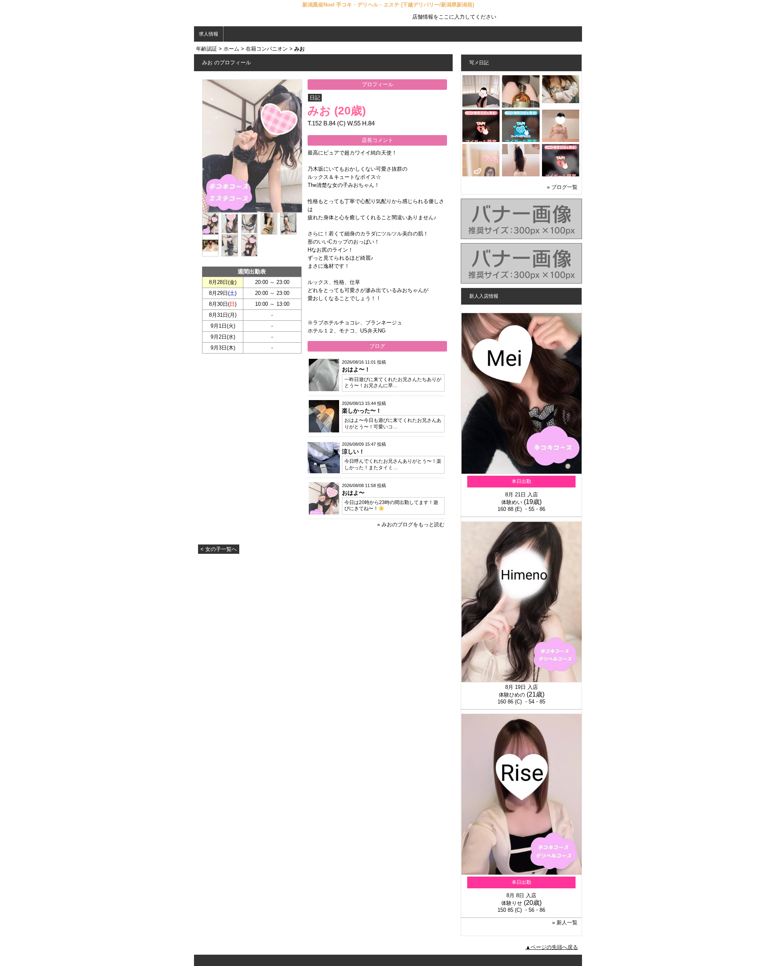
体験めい (511, 502)
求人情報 (208, 34)
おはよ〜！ (356, 369)
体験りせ (511, 903)
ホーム (231, 49)
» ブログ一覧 (562, 187)
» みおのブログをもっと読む (411, 524)
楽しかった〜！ (362, 410)
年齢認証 (206, 49)
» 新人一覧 (565, 922)
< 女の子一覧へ (218, 549)
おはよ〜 (353, 492)
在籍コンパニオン (267, 49)
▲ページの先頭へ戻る (551, 947)
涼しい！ (353, 451)
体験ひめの (512, 695)
